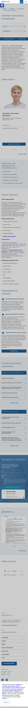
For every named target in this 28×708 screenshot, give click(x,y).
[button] (2, 5)
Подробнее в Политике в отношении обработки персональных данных (12, 691)
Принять (6, 702)
